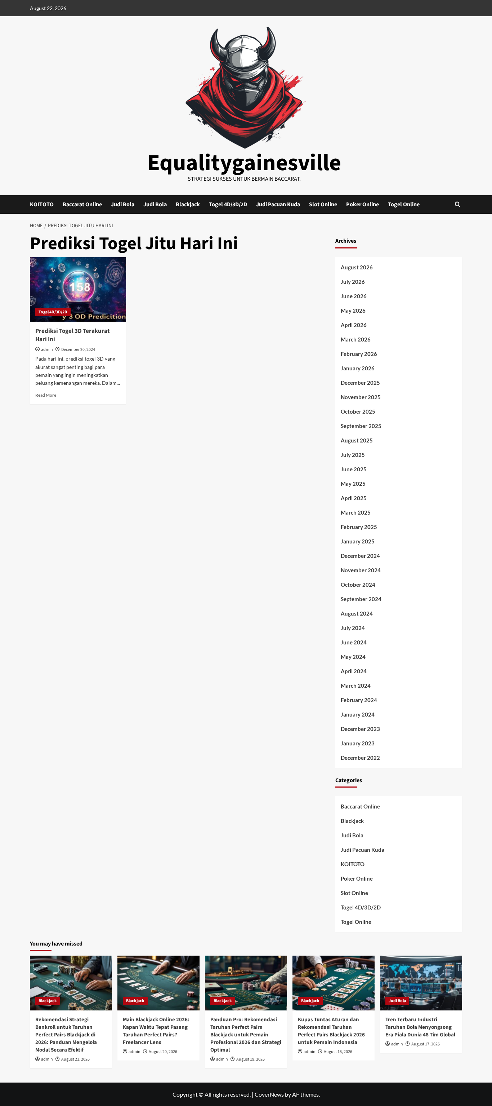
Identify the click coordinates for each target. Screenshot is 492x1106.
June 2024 (354, 642)
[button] (457, 204)
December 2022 (360, 757)
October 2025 (358, 411)
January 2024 (358, 714)
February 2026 (359, 354)
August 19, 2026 (250, 1059)
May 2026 (353, 310)
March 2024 (356, 685)
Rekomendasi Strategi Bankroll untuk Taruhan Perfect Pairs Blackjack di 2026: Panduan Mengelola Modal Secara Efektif (66, 1035)
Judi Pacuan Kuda (278, 204)
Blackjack (188, 204)
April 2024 (354, 671)
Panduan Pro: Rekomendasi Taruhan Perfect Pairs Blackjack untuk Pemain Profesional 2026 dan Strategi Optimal (245, 1035)
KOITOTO (42, 204)
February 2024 (359, 700)
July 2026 (353, 281)
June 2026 (354, 296)
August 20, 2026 (163, 1052)
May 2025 (353, 483)
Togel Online (404, 204)
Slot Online (323, 204)
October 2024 (358, 584)
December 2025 (360, 382)
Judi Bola (122, 204)
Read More (45, 395)
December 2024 (360, 555)
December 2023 (360, 729)
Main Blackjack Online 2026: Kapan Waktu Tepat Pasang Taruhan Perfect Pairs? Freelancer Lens (156, 1031)
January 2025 (358, 541)
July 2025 (353, 454)
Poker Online (362, 204)
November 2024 (361, 570)
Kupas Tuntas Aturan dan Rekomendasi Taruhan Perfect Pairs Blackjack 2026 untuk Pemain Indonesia (331, 1031)
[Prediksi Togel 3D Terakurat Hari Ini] (78, 289)
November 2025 (361, 397)
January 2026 (358, 368)
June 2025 (354, 469)
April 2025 (354, 498)
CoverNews (269, 1094)
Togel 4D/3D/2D (228, 204)
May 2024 (353, 656)
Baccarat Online (82, 204)
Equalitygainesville (244, 163)
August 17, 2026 (425, 1044)
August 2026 (357, 267)
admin (47, 350)
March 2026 (356, 339)
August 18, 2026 (338, 1052)
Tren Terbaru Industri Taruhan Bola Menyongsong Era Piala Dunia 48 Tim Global (420, 1027)
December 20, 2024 (78, 350)
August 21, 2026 (75, 1059)
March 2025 (356, 512)
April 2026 (354, 325)
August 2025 (357, 440)
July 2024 (353, 628)
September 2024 (361, 599)
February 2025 (359, 527)
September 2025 (361, 426)
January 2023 (358, 743)
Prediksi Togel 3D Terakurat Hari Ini (72, 335)
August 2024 (357, 613)
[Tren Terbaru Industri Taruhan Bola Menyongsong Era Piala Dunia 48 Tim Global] (421, 983)
